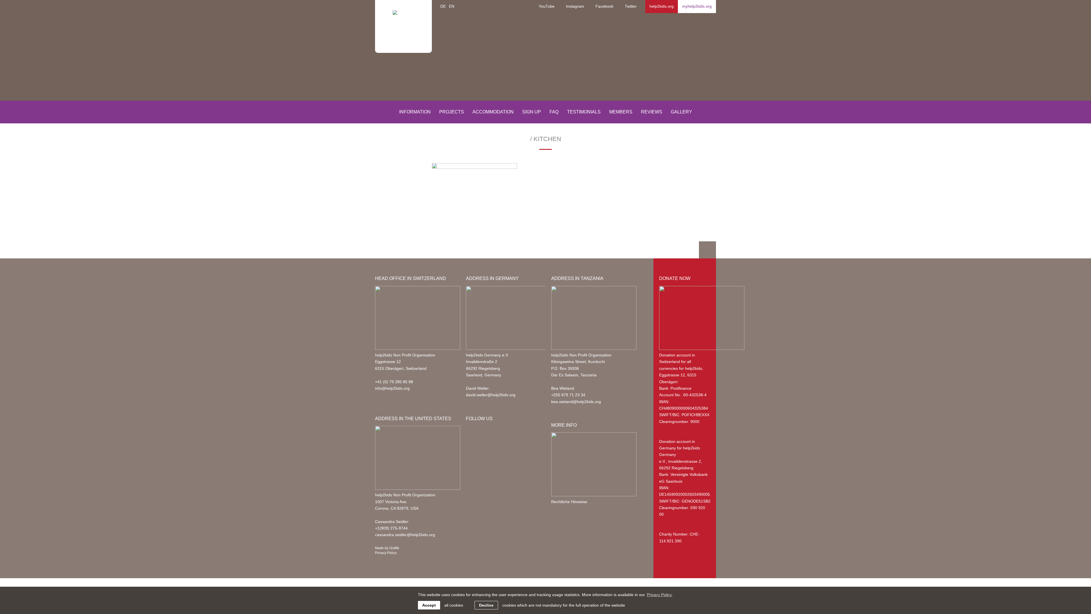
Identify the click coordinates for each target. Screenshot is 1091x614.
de (443, 6)
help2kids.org (661, 6)
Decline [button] (486, 605)
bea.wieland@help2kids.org (576, 401)
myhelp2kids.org (697, 6)
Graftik (394, 548)
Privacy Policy (386, 553)
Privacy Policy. (659, 594)
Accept (429, 605)
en (451, 6)
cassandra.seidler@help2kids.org (405, 534)
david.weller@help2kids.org (490, 395)
